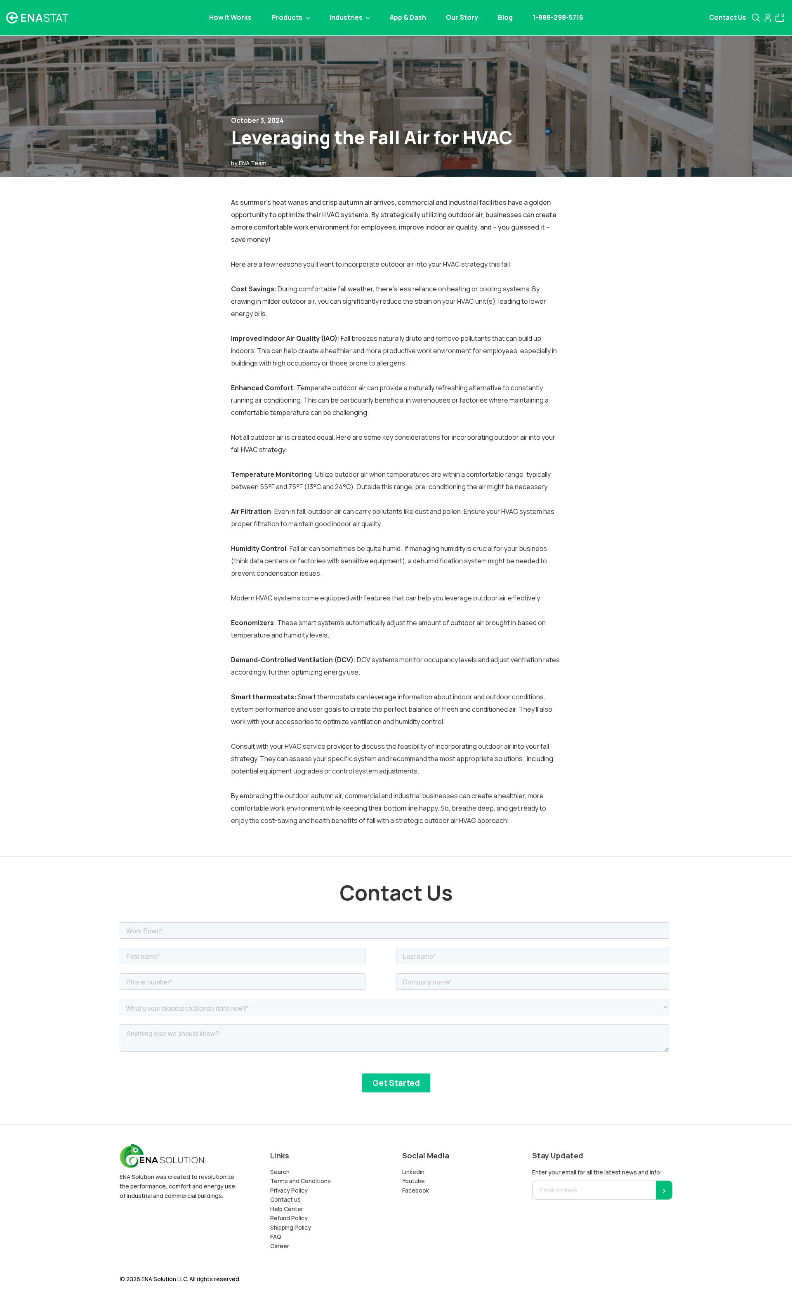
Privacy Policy (289, 1190)
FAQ (275, 1236)
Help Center (286, 1209)
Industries (347, 17)
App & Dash (408, 17)
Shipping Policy (290, 1227)
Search (280, 1172)
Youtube (413, 1181)
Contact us (285, 1199)
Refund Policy (289, 1218)
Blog (505, 17)
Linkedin (413, 1172)
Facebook (415, 1190)
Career (279, 1246)
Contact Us (727, 17)
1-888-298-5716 (558, 17)
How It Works (230, 17)
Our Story (462, 17)
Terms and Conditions (300, 1181)
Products (287, 17)
